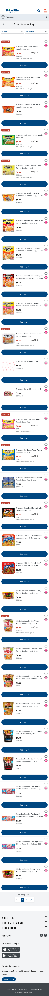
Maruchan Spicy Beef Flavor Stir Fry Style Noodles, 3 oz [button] (29, 509)
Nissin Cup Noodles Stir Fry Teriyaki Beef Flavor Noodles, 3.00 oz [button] (29, 760)
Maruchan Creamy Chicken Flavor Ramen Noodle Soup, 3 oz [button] (28, 166)
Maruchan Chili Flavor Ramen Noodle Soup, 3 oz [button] (29, 136)
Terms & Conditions (36, 989)
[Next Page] (31, 900)
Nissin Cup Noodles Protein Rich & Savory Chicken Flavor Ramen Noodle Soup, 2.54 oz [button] (28, 705)
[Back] (3, 24)
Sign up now (9, 979)
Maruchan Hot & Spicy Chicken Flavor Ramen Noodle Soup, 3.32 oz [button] (29, 194)
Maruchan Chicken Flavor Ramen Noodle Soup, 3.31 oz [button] (28, 106)
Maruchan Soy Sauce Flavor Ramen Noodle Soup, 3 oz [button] (29, 451)
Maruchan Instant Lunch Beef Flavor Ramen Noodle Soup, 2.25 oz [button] (29, 222)
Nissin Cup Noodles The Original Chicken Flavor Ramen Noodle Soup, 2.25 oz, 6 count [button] (29, 815)
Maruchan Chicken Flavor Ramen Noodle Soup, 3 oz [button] (28, 78)
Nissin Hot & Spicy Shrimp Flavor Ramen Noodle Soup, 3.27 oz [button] (28, 870)
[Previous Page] (17, 900)
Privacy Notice (11, 989)
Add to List (24, 65)
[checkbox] (46, 42)
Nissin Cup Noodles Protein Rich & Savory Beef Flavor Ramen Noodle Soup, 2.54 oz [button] (29, 677)
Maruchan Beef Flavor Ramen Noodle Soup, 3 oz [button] (27, 47)
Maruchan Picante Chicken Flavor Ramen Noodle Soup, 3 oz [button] (28, 335)
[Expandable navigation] (2, 11)
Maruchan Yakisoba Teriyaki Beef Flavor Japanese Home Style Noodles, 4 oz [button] (28, 564)
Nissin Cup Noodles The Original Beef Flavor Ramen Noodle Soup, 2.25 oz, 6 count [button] (28, 787)
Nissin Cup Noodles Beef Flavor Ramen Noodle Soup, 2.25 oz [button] (28, 622)
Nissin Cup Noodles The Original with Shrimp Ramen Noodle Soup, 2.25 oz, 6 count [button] (29, 842)
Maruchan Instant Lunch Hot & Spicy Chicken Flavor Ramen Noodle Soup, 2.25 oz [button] (29, 277)
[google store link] (11, 957)
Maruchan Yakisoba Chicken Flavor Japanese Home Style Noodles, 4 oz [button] (29, 536)
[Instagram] (45, 936)
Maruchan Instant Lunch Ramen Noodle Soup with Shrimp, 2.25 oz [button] (28, 304)
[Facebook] (41, 936)
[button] (39, 11)
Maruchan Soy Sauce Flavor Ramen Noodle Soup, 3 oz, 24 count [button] (29, 478)
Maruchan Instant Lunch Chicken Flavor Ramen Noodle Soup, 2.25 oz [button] (29, 249)
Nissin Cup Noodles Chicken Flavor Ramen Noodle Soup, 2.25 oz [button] (29, 649)
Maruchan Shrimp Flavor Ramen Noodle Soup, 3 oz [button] (28, 420)
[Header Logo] (12, 11)
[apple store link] (11, 951)
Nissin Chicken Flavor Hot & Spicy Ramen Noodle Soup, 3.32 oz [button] (28, 591)
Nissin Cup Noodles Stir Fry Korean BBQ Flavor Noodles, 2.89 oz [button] (29, 732)
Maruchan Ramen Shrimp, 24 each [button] (28, 389)
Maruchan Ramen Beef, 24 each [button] (27, 361)
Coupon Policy (22, 989)
